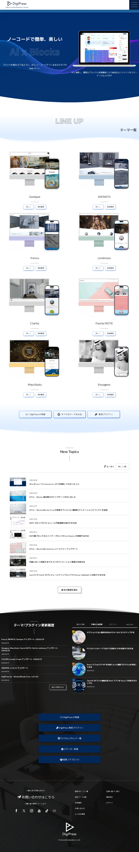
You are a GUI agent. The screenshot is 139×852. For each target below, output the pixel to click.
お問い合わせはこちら (38, 797)
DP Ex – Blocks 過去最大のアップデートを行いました (52, 497)
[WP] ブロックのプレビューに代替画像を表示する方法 (53, 523)
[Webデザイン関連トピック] (18, 565)
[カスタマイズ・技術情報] (18, 485)
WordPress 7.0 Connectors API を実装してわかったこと (54, 484)
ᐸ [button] (73, 48)
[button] (69, 717)
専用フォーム (38, 804)
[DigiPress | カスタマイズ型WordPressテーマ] (17, 3)
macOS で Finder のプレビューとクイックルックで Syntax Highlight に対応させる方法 (67, 575)
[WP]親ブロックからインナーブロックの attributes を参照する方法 (59, 536)
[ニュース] (18, 500)
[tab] (80, 624)
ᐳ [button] (134, 48)
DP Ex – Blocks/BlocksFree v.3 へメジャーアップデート (53, 549)
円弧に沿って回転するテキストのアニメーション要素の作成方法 (57, 562)
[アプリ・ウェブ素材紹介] (18, 577)
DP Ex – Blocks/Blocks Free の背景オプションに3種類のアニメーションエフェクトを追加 (68, 510)
